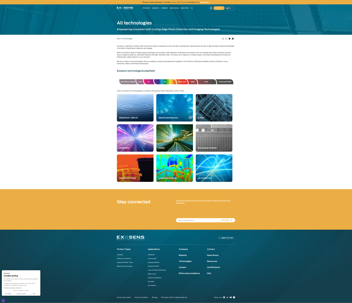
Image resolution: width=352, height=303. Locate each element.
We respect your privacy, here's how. (13, 287)
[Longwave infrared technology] (207, 82)
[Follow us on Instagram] (234, 297)
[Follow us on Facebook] (224, 297)
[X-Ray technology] (139, 82)
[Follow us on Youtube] (231, 297)
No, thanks (8, 293)
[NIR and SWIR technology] (182, 82)
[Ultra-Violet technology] (149, 82)
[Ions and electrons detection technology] (226, 82)
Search (192, 8)
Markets (155, 8)
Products (146, 8)
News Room (174, 8)
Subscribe (225, 220)
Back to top (227, 238)
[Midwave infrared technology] (192, 82)
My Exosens (211, 8)
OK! (34, 293)
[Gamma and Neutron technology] (126, 82)
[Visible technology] (165, 82)
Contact (219, 8)
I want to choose (21, 293)
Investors (185, 8)
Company (164, 8)
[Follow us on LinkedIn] (227, 297)
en (230, 8)
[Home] (125, 8)
